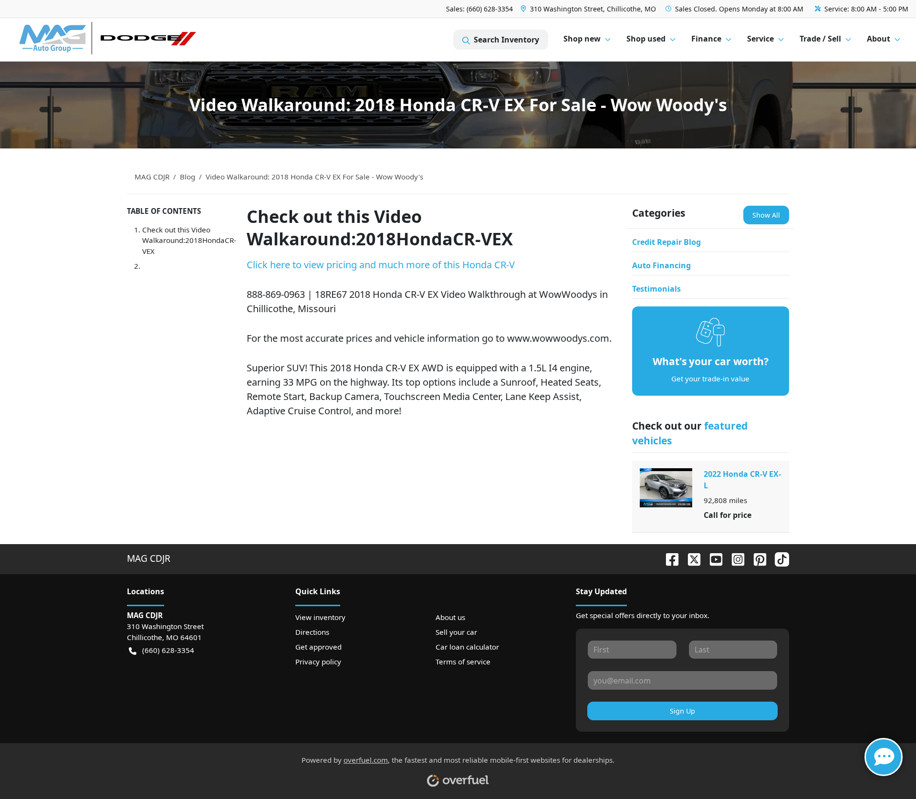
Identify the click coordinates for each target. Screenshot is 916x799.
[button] (589, 9)
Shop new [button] (582, 38)
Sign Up (682, 710)
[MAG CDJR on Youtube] (712, 558)
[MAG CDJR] (107, 40)
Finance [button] (706, 38)
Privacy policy (318, 661)
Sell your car (456, 632)
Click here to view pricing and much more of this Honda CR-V (381, 264)
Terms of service (463, 661)
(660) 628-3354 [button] (168, 650)
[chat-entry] (883, 757)
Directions (312, 632)
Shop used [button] (646, 38)
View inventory (320, 617)
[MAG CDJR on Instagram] (734, 558)
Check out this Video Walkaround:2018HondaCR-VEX (189, 240)
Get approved (318, 647)
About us (450, 617)
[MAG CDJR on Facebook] (668, 558)
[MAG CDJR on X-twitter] (690, 558)
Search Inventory (506, 39)
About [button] (878, 38)
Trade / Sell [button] (820, 38)
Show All (766, 215)
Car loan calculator (467, 647)
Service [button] (760, 38)
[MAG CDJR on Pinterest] (756, 558)
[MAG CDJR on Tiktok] (778, 558)
